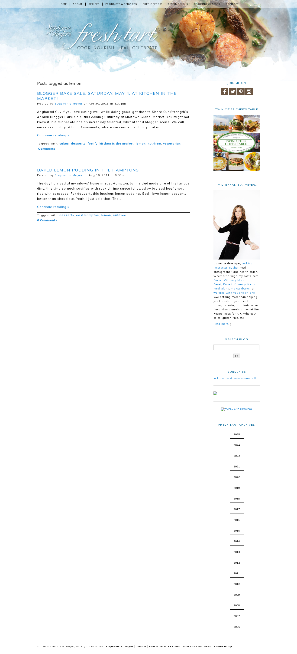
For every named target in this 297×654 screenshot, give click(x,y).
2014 (236, 541)
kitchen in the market (117, 143)
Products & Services (121, 4)
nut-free (154, 143)
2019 (236, 488)
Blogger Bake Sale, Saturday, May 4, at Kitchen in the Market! (107, 96)
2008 (236, 605)
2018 (236, 498)
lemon (141, 143)
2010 (236, 584)
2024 (236, 445)
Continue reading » (53, 135)
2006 (236, 626)
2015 (236, 530)
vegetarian (172, 143)
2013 (236, 552)
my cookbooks (240, 288)
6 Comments (47, 220)
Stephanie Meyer (69, 103)
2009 (236, 594)
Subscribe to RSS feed (165, 646)
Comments (46, 148)
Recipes (94, 4)
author (234, 267)
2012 (236, 562)
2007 (236, 616)
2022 (236, 455)
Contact (232, 4)
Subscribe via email (197, 646)
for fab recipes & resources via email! (234, 378)
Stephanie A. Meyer (119, 646)
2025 (236, 434)
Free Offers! (152, 4)
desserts (78, 143)
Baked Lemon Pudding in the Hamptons (88, 170)
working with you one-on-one (234, 292)
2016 (236, 520)
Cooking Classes (207, 4)
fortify (92, 143)
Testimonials (178, 4)
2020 (236, 477)
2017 (236, 509)
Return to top (223, 646)
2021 (236, 466)
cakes (64, 143)
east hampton (87, 215)
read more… (222, 323)
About (78, 4)
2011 (236, 573)
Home (62, 4)
